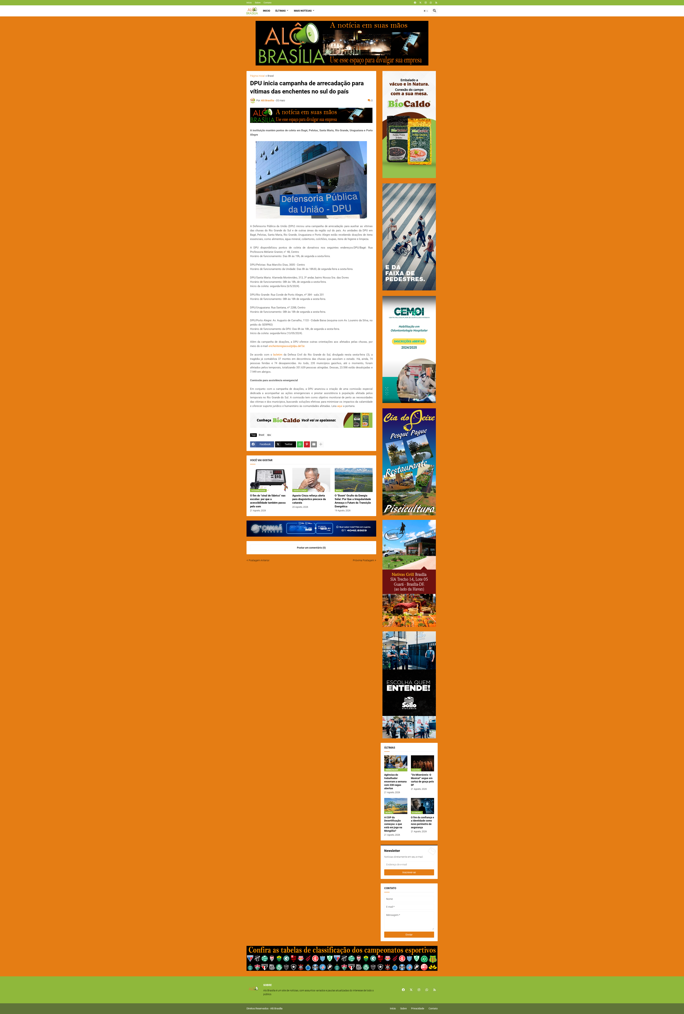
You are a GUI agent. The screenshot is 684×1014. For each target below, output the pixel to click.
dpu (269, 435)
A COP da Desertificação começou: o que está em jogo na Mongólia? (393, 824)
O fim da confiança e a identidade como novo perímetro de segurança (422, 822)
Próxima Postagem (363, 560)
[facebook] (415, 2)
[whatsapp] (431, 2)
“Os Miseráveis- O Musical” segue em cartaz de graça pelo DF (422, 779)
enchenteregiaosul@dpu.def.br (286, 346)
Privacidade (417, 1008)
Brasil (271, 76)
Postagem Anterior (259, 560)
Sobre (257, 2)
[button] (426, 11)
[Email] (314, 444)
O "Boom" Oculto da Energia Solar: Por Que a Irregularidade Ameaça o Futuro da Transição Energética (353, 501)
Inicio (266, 10)
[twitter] (420, 2)
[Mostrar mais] (321, 444)
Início (249, 2)
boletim (277, 354)
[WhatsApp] (300, 444)
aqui (339, 406)
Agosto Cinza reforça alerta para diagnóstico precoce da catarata (309, 499)
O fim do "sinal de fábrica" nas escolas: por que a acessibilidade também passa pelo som (268, 501)
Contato (267, 2)
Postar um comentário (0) (311, 547)
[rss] (436, 2)
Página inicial (257, 76)
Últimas (280, 10)
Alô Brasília (276, 1008)
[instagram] (426, 2)
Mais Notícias (303, 10)
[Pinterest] (307, 444)
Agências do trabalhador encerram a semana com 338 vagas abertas (395, 781)
